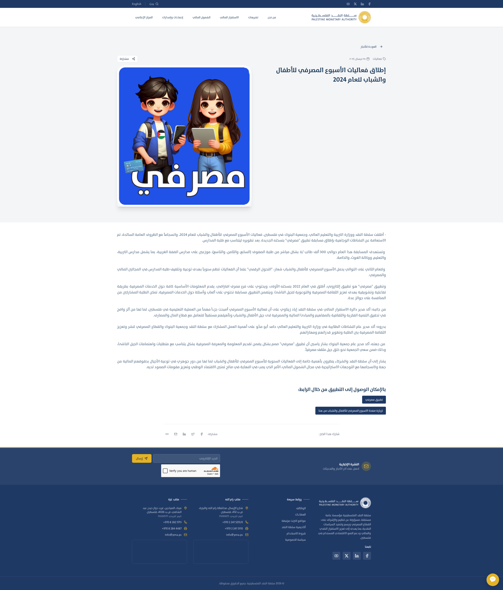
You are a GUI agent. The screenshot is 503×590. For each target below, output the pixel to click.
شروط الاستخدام (296, 533)
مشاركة (124, 59)
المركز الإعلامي (144, 17)
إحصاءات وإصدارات (172, 17)
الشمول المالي (201, 17)
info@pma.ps (234, 535)
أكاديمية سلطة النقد (294, 527)
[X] (355, 4)
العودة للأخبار (368, 46)
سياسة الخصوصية (295, 539)
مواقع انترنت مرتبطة (294, 521)
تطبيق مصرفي (374, 399)
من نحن (272, 17)
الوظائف (301, 508)
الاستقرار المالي (229, 17)
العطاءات (300, 514)
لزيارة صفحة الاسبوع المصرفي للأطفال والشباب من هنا (351, 410)
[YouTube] (348, 4)
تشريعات (253, 17)
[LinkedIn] (362, 4)
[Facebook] (369, 4)
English (136, 4)
